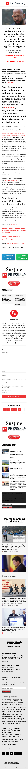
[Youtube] (20, 342)
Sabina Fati (6, 576)
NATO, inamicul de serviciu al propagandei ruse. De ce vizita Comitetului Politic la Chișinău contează (18, 476)
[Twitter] (8, 409)
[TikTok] (18, 342)
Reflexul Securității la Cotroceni (12, 574)
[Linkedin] (12, 342)
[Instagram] (9, 342)
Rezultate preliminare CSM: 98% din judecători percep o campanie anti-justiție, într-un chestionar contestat (20, 300)
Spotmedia (11, 82)
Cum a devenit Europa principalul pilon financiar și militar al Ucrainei (17, 462)
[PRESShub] (14, 313)
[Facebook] (7, 342)
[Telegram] (15, 342)
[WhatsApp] (12, 409)
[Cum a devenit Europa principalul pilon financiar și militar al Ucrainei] (5, 462)
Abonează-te (5, 507)
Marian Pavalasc (7, 551)
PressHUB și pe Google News (15, 243)
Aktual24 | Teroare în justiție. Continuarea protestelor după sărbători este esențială (7, 300)
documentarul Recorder (11, 180)
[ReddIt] (19, 409)
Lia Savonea (9, 290)
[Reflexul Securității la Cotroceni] (5, 469)
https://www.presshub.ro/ (14, 321)
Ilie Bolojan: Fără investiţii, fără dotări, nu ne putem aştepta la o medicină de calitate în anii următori (13, 629)
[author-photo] (3, 551)
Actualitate (10, 28)
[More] (23, 409)
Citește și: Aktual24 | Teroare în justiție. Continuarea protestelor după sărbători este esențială (14, 230)
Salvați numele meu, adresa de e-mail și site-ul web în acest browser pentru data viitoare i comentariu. (14, 381)
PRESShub (18, 50)
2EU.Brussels (5, 667)
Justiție (19, 28)
